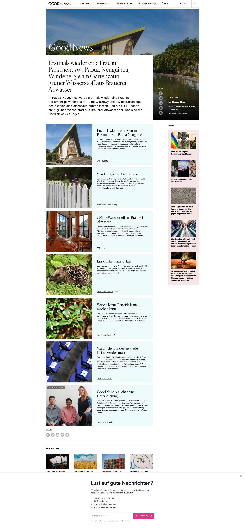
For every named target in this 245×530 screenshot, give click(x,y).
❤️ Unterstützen (124, 3)
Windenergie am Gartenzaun (117, 173)
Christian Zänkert (179, 102)
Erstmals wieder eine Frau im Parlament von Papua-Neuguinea (120, 132)
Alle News (85, 3)
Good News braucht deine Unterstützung (116, 393)
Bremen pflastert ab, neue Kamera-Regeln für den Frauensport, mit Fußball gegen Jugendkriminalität (182, 210)
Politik (192, 107)
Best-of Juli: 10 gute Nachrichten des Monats (181, 152)
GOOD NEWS (102, 422)
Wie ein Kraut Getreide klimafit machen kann (119, 306)
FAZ (98, 248)
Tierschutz (174, 109)
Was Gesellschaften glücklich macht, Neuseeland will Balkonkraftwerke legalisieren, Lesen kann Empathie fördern (183, 242)
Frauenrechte (175, 107)
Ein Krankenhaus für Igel (114, 261)
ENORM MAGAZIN (104, 379)
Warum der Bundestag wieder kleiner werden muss (118, 350)
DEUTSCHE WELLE (105, 291)
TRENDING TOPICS (105, 204)
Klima (185, 107)
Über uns (166, 3)
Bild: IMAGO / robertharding (177, 113)
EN (185, 3)
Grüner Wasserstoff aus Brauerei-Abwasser (120, 219)
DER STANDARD (104, 335)
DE (181, 3)
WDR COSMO (102, 161)
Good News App (103, 3)
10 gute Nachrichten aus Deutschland (181, 180)
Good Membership (147, 3)
